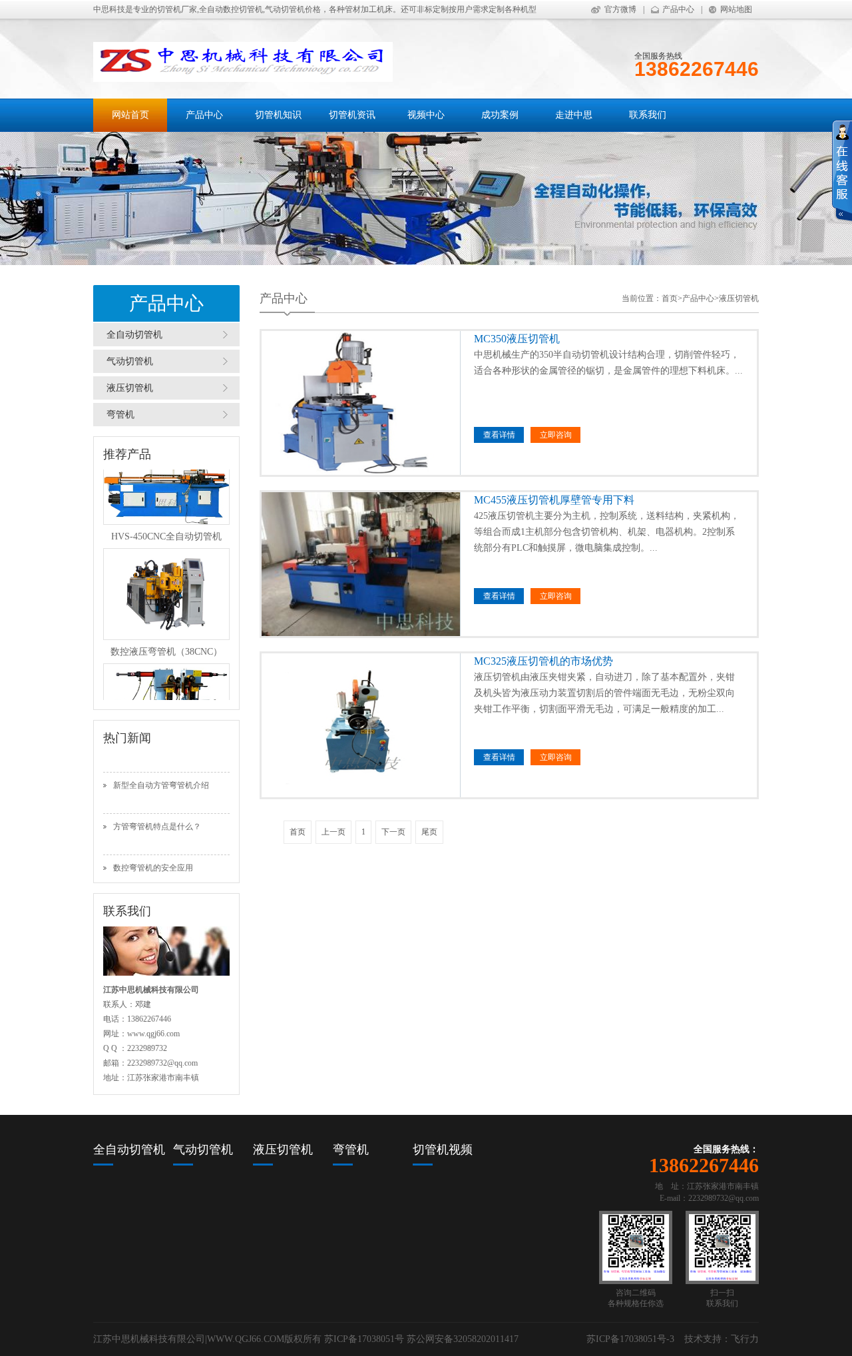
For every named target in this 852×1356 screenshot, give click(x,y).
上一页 (333, 832)
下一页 (393, 832)
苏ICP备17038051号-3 (630, 1339)
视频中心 (426, 115)
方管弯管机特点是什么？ (157, 807)
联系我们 (647, 115)
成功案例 (500, 115)
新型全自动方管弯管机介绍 (161, 766)
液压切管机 (129, 388)
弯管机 (120, 415)
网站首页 (130, 115)
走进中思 (573, 115)
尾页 (429, 832)
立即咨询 (556, 435)
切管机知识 (278, 115)
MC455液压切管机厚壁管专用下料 (499, 500)
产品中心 (678, 9)
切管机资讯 (352, 115)
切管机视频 (443, 1149)
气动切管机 (129, 361)
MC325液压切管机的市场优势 (499, 661)
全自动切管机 (134, 335)
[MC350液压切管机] (361, 403)
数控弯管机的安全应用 (153, 848)
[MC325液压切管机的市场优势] (361, 725)
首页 (670, 298)
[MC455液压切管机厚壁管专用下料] (361, 564)
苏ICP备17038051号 (364, 1339)
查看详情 (499, 435)
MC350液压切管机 (499, 338)
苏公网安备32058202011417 (463, 1339)
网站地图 (736, 9)
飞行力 (745, 1339)
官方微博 (620, 9)
